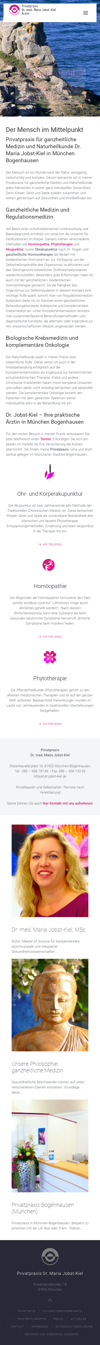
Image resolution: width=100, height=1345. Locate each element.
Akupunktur (14, 249)
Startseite (26, 1311)
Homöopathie (39, 244)
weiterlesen (52, 544)
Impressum (39, 1326)
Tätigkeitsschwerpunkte (62, 1311)
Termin (45, 439)
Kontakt (17, 1326)
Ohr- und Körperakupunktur (50, 494)
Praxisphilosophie (31, 1319)
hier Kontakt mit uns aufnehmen (67, 803)
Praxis (58, 1319)
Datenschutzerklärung (74, 1326)
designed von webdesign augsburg (52, 1334)
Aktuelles (79, 1319)
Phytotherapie (62, 244)
